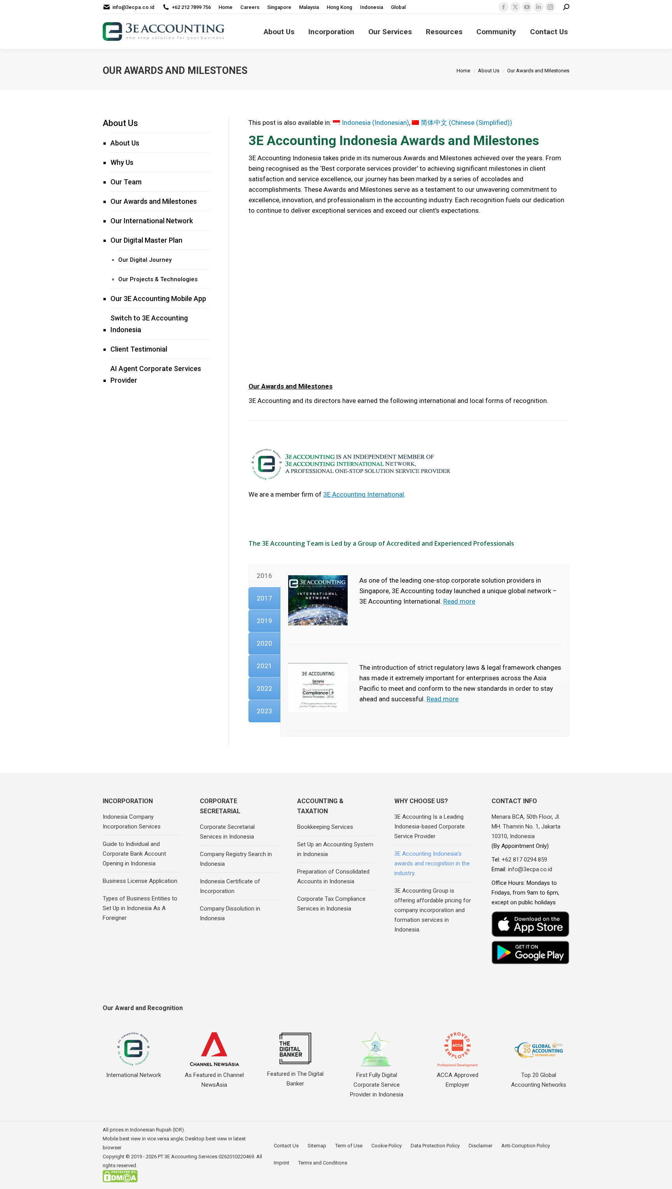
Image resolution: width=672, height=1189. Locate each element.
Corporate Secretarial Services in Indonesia (227, 831)
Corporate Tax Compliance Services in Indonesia (331, 903)
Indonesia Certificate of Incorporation (230, 886)
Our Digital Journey (145, 259)
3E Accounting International (363, 494)
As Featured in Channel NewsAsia (214, 1080)
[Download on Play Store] (530, 952)
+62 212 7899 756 (191, 7)
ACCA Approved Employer (457, 1080)
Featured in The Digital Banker (295, 1078)
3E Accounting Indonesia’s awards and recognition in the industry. (432, 863)
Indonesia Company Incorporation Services (132, 821)
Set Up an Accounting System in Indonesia (335, 849)
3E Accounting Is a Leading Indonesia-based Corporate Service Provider (429, 826)
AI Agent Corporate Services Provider (155, 374)
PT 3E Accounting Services (187, 1156)
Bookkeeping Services (325, 826)
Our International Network (151, 221)
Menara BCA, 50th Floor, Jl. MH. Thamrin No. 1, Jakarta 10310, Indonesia (526, 826)
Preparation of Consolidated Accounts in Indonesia (333, 876)
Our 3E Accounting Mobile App (158, 298)
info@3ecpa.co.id (133, 7)
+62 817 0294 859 (524, 859)
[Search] (566, 7)
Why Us (121, 162)
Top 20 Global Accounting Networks (538, 1080)
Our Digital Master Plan (146, 240)
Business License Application (140, 880)
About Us (120, 123)
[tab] (264, 576)
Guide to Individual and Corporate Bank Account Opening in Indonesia (134, 854)
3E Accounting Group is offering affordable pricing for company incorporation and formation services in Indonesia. (432, 910)
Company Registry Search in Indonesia (236, 859)
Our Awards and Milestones (153, 201)
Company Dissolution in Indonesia (230, 913)
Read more (459, 601)
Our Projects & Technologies (158, 279)
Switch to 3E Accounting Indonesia (149, 324)
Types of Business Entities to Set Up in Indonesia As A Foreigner (140, 908)
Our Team (126, 182)
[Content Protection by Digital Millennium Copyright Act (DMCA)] (120, 1181)
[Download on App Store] (530, 924)
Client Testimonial (138, 349)
